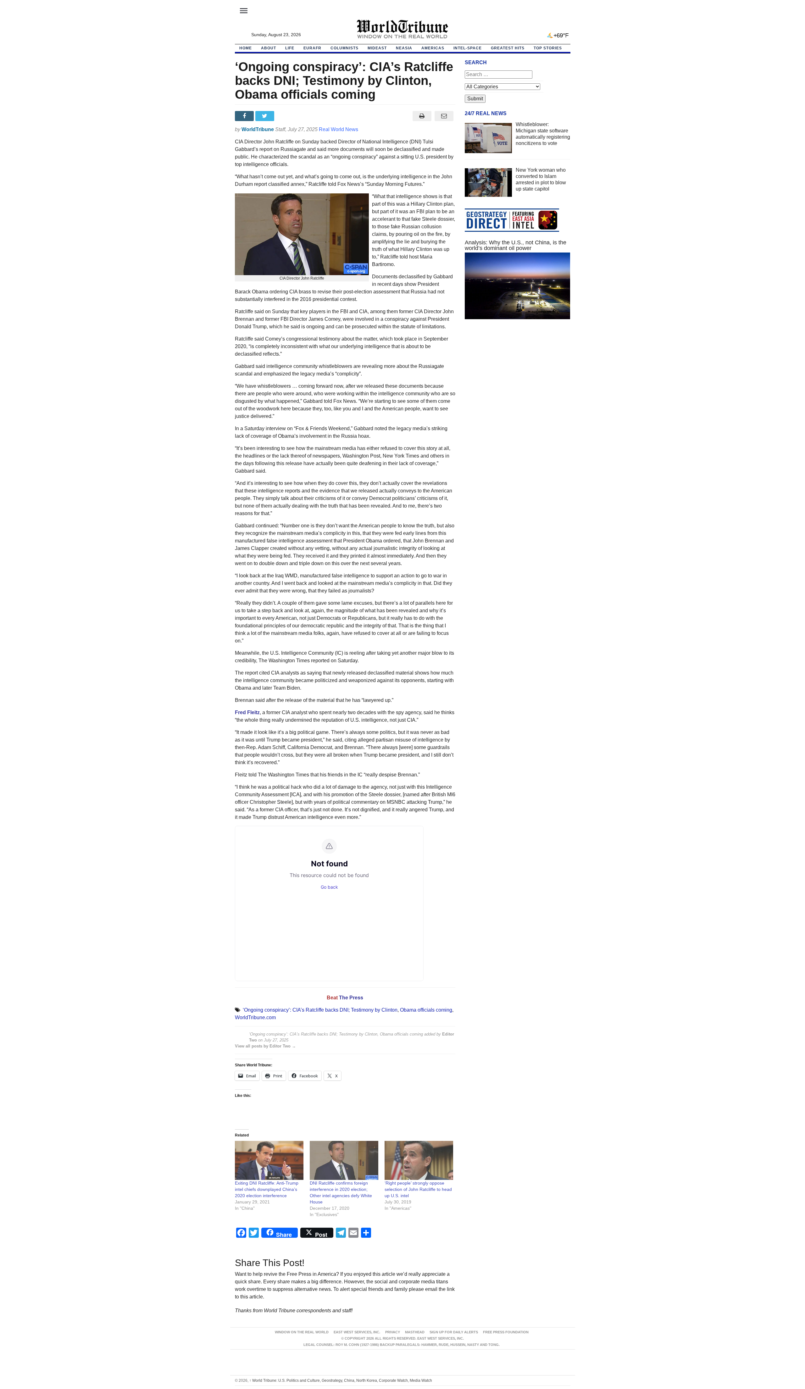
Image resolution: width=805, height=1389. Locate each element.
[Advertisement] (517, 384)
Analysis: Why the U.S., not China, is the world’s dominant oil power (515, 245)
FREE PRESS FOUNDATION (506, 1332)
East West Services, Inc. (357, 1332)
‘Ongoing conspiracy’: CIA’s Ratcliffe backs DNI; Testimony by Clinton (320, 1010)
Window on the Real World (302, 1332)
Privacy (392, 1332)
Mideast (377, 48)
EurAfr (312, 48)
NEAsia (404, 48)
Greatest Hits (508, 48)
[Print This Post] (422, 116)
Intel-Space (467, 48)
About (268, 48)
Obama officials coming (426, 1010)
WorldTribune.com (255, 1017)
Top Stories (548, 48)
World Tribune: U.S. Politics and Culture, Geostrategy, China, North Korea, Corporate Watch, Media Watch (340, 1380)
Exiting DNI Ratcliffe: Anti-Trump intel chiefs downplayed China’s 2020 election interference (266, 1189)
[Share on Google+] (286, 116)
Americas (432, 48)
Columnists (344, 48)
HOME (245, 48)
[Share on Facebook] (245, 116)
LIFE (289, 48)
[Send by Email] (444, 116)
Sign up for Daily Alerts (454, 1332)
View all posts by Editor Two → (265, 1046)
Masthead (415, 1332)
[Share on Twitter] (265, 116)
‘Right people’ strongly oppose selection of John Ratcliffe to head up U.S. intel (418, 1189)
